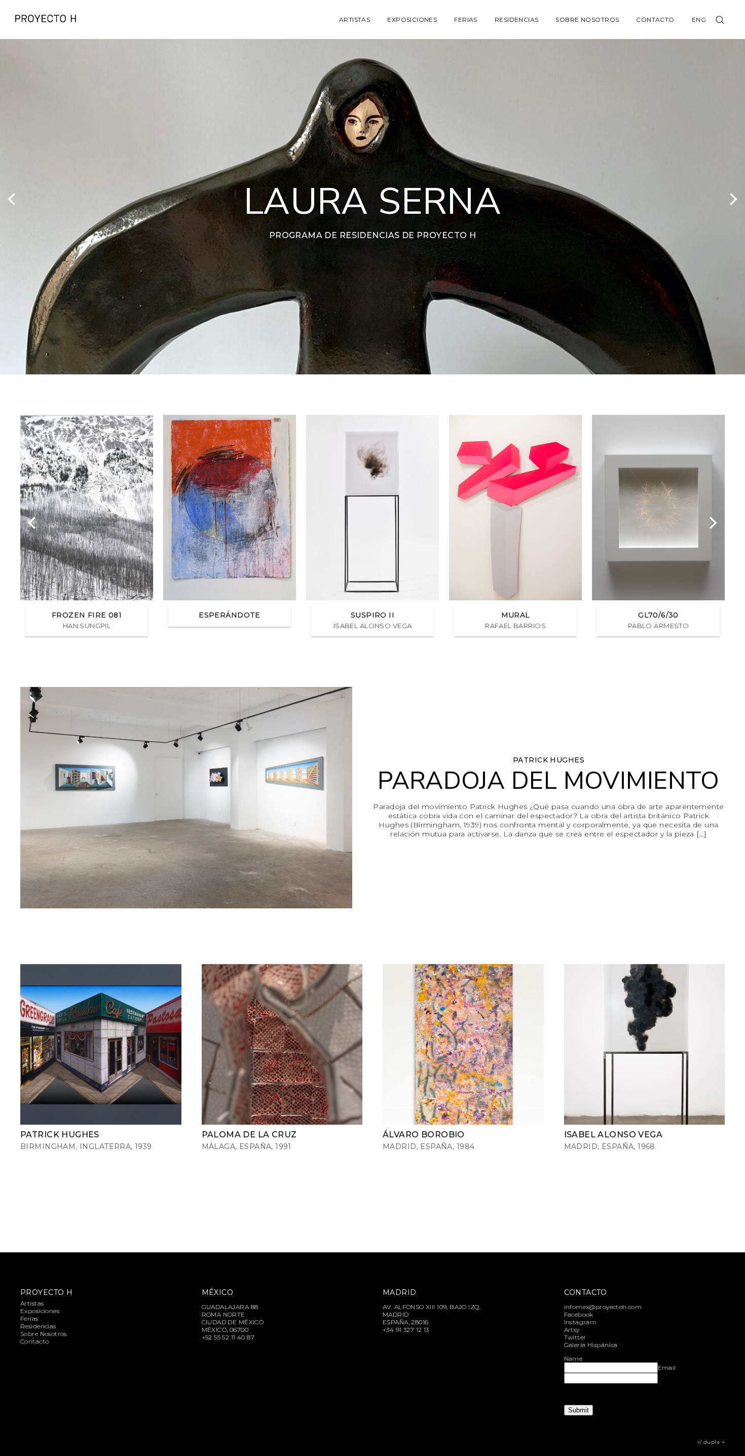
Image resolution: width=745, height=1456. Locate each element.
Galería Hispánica (591, 1345)
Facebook (578, 1314)
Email (667, 1367)
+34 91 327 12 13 (406, 1329)
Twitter (575, 1337)
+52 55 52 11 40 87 (228, 1337)
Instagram (580, 1322)
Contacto (655, 19)
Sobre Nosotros (587, 19)
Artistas (354, 19)
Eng (699, 19)
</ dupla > (711, 1442)
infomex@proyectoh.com (603, 1307)
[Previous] (12, 199)
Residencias (517, 19)
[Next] (732, 199)
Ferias (465, 19)
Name (573, 1358)
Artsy (572, 1329)
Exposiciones (412, 19)
